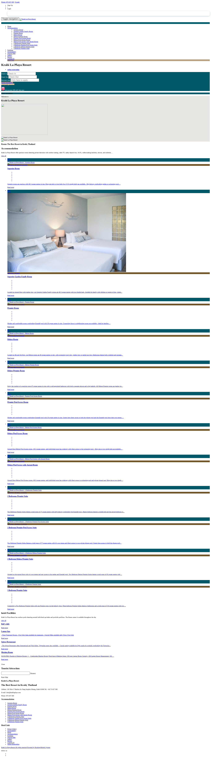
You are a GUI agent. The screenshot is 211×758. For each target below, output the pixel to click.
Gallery (9, 55)
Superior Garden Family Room (23, 31)
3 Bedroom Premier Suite (22, 48)
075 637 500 (7, 2)
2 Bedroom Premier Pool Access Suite (25, 45)
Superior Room (18, 30)
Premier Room (18, 33)
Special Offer (11, 53)
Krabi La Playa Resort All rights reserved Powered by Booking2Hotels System (25, 747)
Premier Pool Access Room (22, 38)
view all (3, 156)
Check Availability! (7, 83)
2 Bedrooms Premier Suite (22, 43)
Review (9, 57)
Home (9, 26)
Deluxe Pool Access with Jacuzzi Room (26, 41)
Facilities (10, 50)
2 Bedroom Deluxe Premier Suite (24, 47)
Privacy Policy (12, 729)
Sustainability (11, 52)
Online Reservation (13, 744)
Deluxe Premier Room (20, 36)
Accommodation (12, 28)
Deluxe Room (18, 35)
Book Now (10, 60)
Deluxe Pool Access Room (22, 40)
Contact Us (10, 58)
